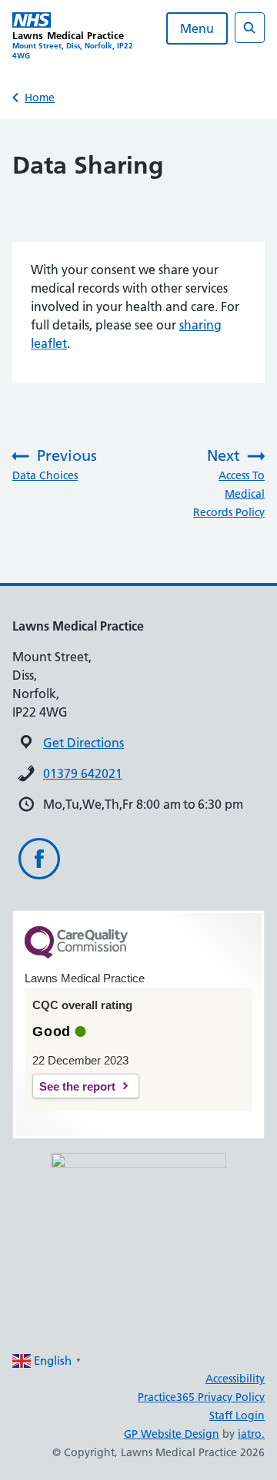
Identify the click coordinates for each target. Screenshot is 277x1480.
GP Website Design (171, 1434)
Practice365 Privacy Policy (201, 1397)
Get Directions (83, 742)
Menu (197, 28)
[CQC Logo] (76, 955)
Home (40, 97)
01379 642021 (82, 773)
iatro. (251, 1434)
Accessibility (235, 1379)
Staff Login (237, 1415)
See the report (77, 1086)
